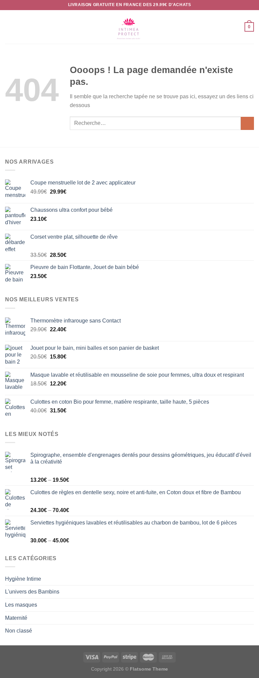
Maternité (16, 618)
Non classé (18, 631)
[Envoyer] (247, 123)
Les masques (21, 605)
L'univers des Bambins (32, 592)
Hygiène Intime (23, 579)
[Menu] (9, 27)
